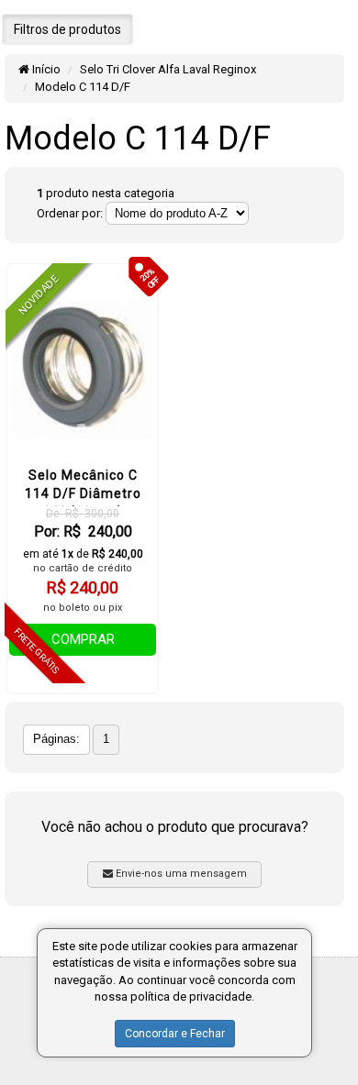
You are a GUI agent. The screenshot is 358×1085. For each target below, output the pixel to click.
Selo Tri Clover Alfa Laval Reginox (168, 69)
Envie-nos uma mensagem (180, 874)
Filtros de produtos (67, 29)
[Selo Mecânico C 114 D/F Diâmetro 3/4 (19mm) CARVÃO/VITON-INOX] (82, 369)
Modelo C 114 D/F (82, 87)
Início (45, 69)
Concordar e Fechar (175, 1033)
